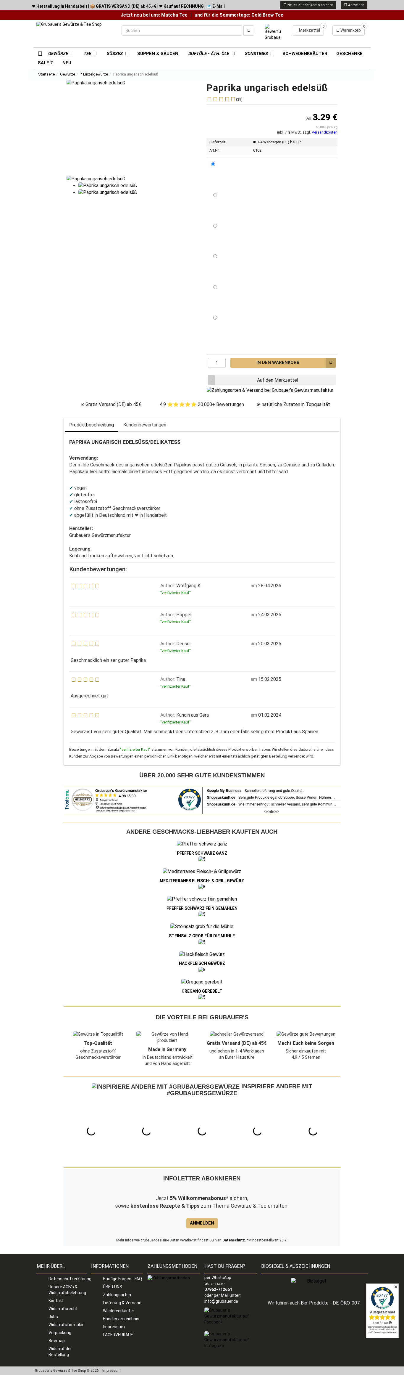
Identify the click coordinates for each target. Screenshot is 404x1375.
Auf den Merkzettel (277, 380)
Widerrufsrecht (63, 1308)
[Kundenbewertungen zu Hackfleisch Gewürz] (202, 969)
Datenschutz (233, 1240)
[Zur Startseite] (38, 53)
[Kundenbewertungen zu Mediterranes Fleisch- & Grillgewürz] (202, 886)
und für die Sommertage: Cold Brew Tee (239, 15)
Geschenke (349, 53)
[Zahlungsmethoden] (169, 1277)
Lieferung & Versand (122, 1302)
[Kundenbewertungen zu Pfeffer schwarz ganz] (202, 859)
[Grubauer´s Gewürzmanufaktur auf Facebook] (230, 1316)
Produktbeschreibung (91, 425)
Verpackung (60, 1332)
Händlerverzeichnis (121, 1318)
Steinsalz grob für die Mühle (202, 935)
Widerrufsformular (66, 1324)
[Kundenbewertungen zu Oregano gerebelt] (202, 997)
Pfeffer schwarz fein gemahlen (202, 908)
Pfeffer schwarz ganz (202, 853)
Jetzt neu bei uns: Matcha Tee (154, 15)
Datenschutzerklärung (67, 1278)
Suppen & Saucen (157, 53)
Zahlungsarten (117, 1294)
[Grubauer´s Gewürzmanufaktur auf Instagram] (230, 1339)
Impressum (114, 1326)
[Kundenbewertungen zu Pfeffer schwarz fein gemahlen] (202, 914)
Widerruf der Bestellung (60, 1351)
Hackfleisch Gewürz (202, 963)
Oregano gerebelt (202, 991)
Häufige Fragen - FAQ (122, 1278)
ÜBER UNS (112, 1286)
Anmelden (355, 5)
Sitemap (57, 1340)
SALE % (46, 62)
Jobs (53, 1316)
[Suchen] (248, 30)
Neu (66, 62)
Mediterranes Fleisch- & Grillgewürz (202, 880)
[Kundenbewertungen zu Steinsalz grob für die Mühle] (202, 941)
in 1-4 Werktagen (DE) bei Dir (277, 142)
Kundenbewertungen (144, 425)
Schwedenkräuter (304, 53)
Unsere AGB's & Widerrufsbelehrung (67, 1289)
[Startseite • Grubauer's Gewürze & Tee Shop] (74, 33)
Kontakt (56, 1300)
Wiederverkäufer (118, 1310)
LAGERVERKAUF (118, 1334)
